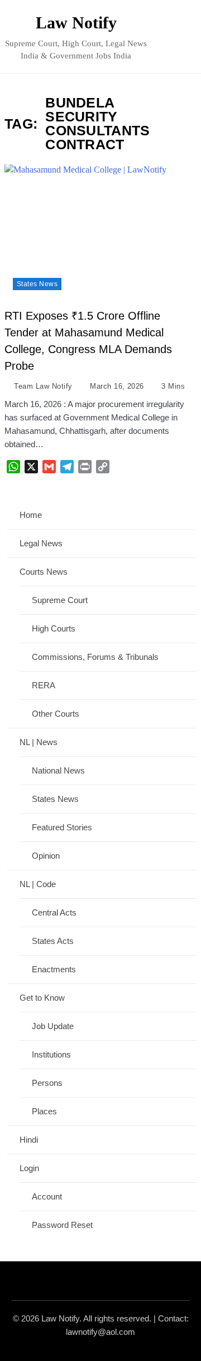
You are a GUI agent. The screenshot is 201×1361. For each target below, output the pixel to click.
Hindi (29, 1139)
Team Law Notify (43, 386)
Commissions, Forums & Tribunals (95, 657)
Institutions (51, 1054)
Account (47, 1196)
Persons (47, 1083)
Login (29, 1168)
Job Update (53, 1026)
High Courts (53, 628)
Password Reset (62, 1225)
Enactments (54, 969)
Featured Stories (62, 827)
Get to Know (42, 997)
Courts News (44, 571)
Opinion (46, 855)
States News (37, 283)
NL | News (39, 742)
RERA (43, 685)
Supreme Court (60, 600)
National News (58, 770)
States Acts (53, 941)
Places (44, 1111)
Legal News (41, 543)
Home (31, 515)
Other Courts (55, 713)
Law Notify (76, 22)
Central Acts (54, 912)
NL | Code (38, 884)
